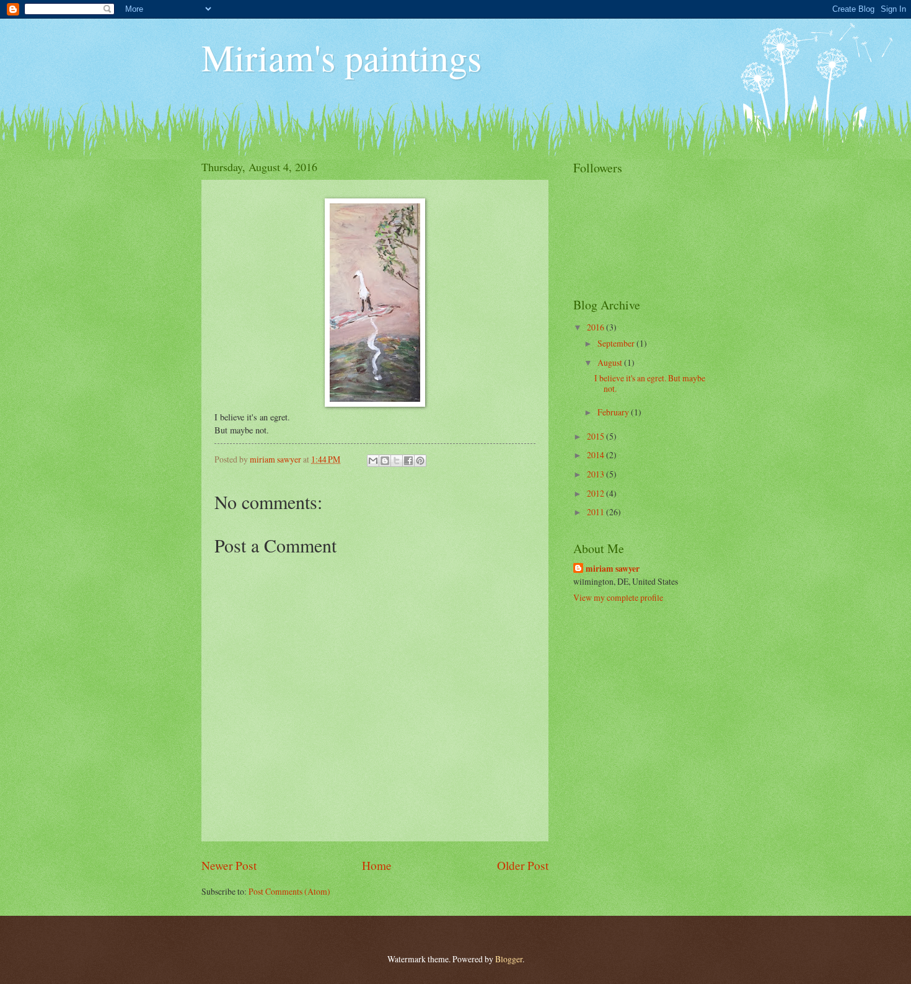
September (616, 343)
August (610, 362)
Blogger (508, 959)
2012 (596, 493)
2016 (596, 327)
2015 (596, 436)
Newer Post (229, 865)
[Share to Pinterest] (420, 460)
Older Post (522, 865)
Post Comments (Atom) (289, 891)
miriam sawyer (613, 569)
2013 (596, 474)
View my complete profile (618, 597)
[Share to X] (396, 460)
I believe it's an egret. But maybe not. (649, 383)
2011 (596, 512)
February (614, 412)
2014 (596, 455)
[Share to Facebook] (408, 460)
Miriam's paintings (341, 57)
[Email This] (373, 460)
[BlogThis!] (385, 460)
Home (377, 865)
